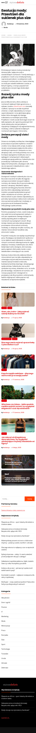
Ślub (9, 308)
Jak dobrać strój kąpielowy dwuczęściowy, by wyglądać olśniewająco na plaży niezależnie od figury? (17, 440)
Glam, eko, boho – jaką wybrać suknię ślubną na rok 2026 (15, 312)
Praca (3, 630)
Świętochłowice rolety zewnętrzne (13, 510)
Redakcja (10, 24)
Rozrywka (4, 635)
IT (2, 612)
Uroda (3, 658)
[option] (18, 729)
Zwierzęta (4, 668)
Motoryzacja (5, 626)
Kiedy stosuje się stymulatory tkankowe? (15, 536)
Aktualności (6, 339)
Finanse (4, 607)
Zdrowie (4, 663)
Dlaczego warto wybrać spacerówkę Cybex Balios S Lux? (17, 343)
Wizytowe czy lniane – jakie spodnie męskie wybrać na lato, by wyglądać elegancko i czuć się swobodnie (18, 406)
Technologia (5, 649)
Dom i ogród (5, 602)
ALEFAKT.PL (5, 718)
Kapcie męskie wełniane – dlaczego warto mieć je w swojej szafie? (17, 374)
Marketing (4, 616)
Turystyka (4, 654)
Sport (3, 644)
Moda (6, 27)
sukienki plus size (19, 106)
